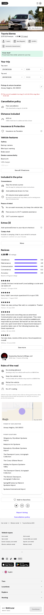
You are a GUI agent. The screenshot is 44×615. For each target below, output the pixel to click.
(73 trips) (24, 36)
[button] (38, 3)
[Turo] (5, 3)
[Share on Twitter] (16, 506)
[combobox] (41, 86)
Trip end (4, 73)
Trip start (4, 65)
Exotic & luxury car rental (9, 541)
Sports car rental (28, 541)
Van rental (5, 539)
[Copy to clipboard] (28, 506)
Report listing (22, 512)
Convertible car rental (30, 539)
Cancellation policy (22, 517)
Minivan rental (15, 523)
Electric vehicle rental (8, 544)
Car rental (4, 523)
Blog (20, 558)
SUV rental (26, 536)
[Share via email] (22, 506)
